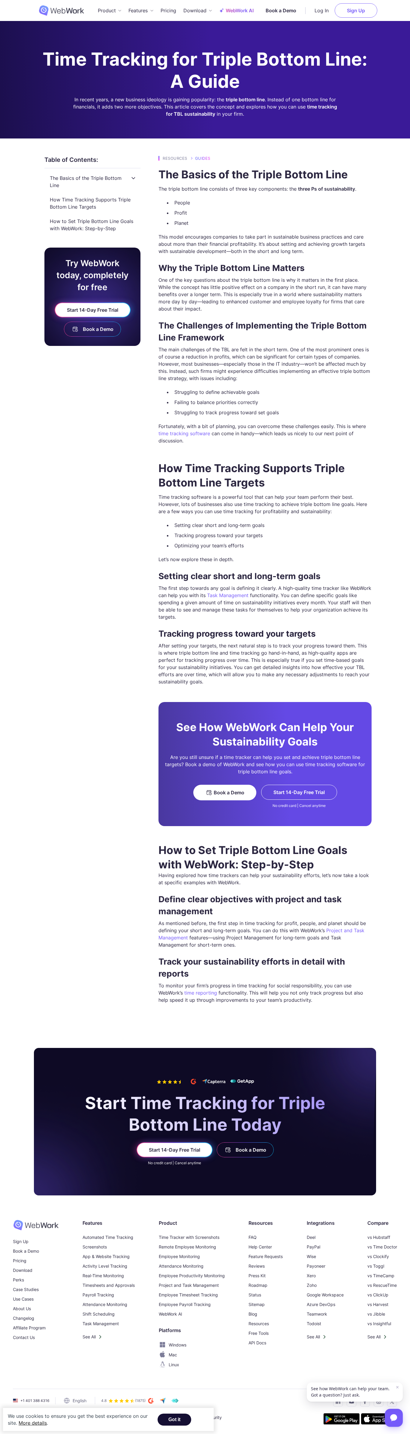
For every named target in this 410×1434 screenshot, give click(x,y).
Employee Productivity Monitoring (192, 1275)
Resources (175, 158)
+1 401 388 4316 (34, 1400)
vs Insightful (379, 1323)
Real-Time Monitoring (103, 1275)
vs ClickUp (377, 1294)
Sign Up (356, 10)
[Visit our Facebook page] (363, 1403)
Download (22, 1270)
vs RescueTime (382, 1285)
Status (255, 1294)
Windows (177, 1344)
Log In (322, 10)
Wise (311, 1256)
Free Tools (259, 1333)
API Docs (257, 1342)
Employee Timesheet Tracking (188, 1294)
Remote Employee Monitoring (187, 1246)
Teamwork (317, 1313)
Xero (311, 1275)
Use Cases (23, 1299)
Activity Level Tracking (105, 1266)
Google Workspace (325, 1294)
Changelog (23, 1318)
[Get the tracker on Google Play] (342, 1419)
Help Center (260, 1246)
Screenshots (95, 1246)
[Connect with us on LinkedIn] (336, 1403)
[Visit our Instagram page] (377, 1403)
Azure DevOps (321, 1304)
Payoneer (316, 1266)
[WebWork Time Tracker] (36, 1225)
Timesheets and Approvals (109, 1285)
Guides (202, 158)
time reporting (200, 993)
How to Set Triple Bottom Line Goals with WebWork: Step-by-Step (91, 224)
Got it (174, 1419)
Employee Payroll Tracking (185, 1304)
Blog (253, 1313)
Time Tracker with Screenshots (189, 1237)
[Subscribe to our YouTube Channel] (350, 1403)
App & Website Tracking (106, 1256)
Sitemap (257, 1304)
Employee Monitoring (179, 1256)
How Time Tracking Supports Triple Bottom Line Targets (90, 203)
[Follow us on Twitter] (390, 1403)
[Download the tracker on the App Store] (379, 1419)
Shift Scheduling (99, 1313)
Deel (311, 1237)
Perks (18, 1279)
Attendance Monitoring (105, 1304)
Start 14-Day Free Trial (92, 310)
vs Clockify (378, 1256)
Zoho (312, 1285)
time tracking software (184, 433)
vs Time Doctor (382, 1246)
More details (33, 1423)
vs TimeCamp (380, 1275)
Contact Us (24, 1337)
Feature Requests (266, 1256)
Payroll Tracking (98, 1294)
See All (89, 1336)
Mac (173, 1354)
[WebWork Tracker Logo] (65, 10)
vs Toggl (375, 1266)
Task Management (228, 595)
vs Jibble (376, 1313)
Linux (174, 1364)
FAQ (253, 1237)
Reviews (257, 1266)
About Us (22, 1308)
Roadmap (258, 1285)
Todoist (314, 1323)
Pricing (168, 10)
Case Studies (26, 1289)
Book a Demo (281, 10)
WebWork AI (170, 1313)
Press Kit (257, 1275)
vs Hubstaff (378, 1237)
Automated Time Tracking (108, 1237)
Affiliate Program (29, 1327)
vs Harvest (377, 1304)
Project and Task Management (189, 1285)
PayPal (313, 1246)
